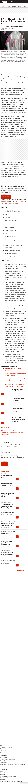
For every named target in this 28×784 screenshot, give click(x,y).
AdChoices (25, 783)
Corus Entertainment (5, 778)
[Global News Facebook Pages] (11, 665)
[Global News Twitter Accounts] (11, 676)
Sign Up (4, 464)
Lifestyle (3, 16)
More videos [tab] (13, 366)
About (1, 745)
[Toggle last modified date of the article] (15, 28)
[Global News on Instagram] (11, 699)
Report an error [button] (15, 444)
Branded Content (4, 749)
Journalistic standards (15, 440)
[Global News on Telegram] (11, 732)
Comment (6, 442)
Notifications (3, 755)
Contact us (3, 750)
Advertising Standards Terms (8, 776)
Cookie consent (4, 762)
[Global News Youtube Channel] (11, 687)
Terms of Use (3, 773)
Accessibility (3, 779)
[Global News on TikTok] (11, 721)
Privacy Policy (14, 203)
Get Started (5, 197)
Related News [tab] (5, 366)
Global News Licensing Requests (9, 761)
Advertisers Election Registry (7, 759)
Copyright (2, 771)
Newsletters (3, 754)
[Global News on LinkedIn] (11, 710)
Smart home (3, 757)
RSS (1, 752)
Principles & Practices (6, 747)
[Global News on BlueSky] (11, 743)
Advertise (2, 774)
